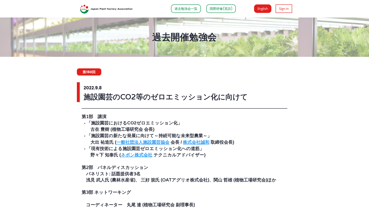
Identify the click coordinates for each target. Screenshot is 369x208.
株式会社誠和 (196, 142)
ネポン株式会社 (136, 154)
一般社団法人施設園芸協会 (143, 142)
